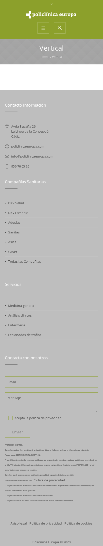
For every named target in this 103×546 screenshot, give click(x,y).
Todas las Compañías (24, 261)
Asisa (12, 242)
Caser (12, 251)
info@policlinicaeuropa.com (32, 156)
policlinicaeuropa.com (27, 146)
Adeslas (14, 222)
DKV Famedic (18, 212)
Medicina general (21, 305)
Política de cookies (78, 523)
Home (45, 57)
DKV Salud (16, 203)
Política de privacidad (49, 480)
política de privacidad (45, 418)
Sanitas (14, 232)
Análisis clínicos (20, 315)
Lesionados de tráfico (24, 335)
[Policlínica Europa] (51, 14)
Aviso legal (18, 523)
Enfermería (16, 325)
